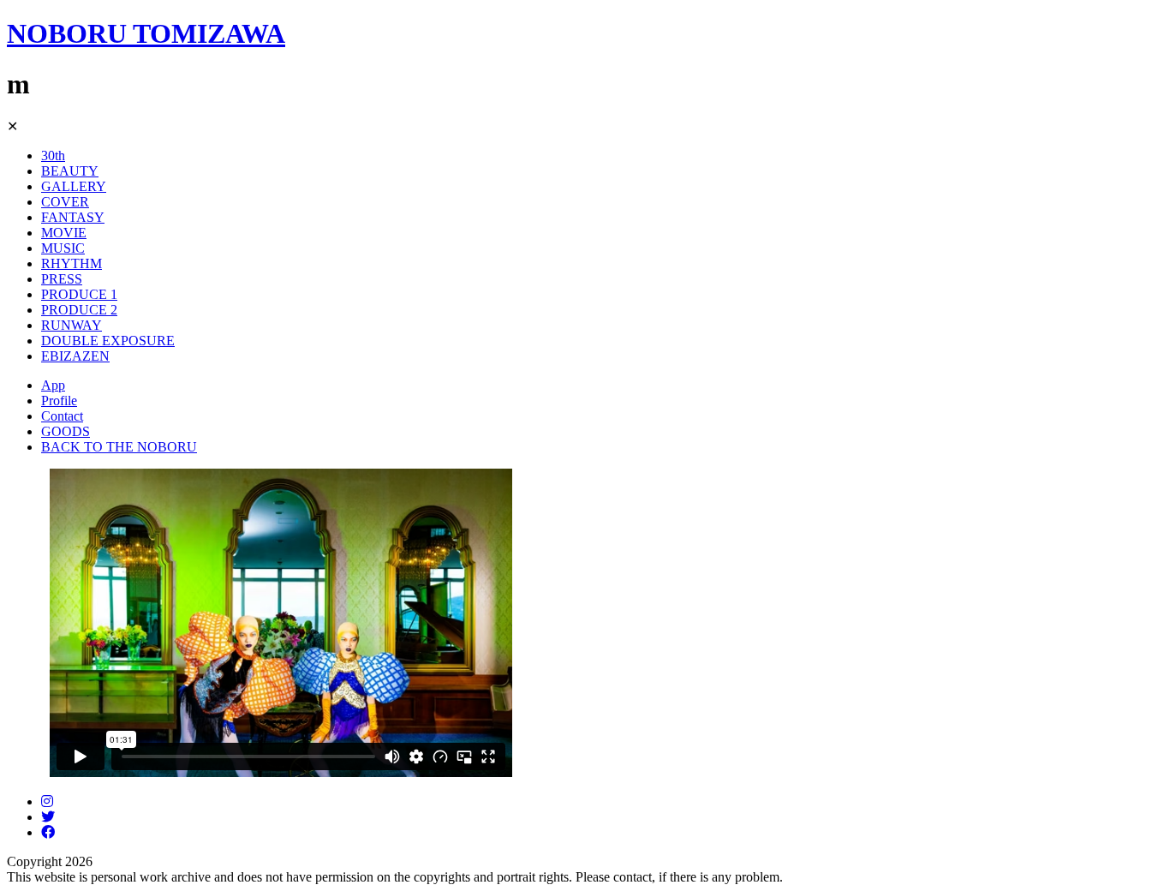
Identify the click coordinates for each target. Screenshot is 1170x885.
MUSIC (63, 248)
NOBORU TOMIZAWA (146, 33)
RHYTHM (71, 263)
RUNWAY (71, 325)
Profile (59, 400)
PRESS (61, 279)
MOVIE (64, 232)
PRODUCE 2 (79, 309)
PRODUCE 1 (79, 294)
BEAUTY (69, 171)
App (53, 385)
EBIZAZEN (75, 356)
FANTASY (72, 217)
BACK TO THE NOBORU (119, 447)
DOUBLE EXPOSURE (108, 340)
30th (53, 155)
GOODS (65, 431)
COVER (65, 201)
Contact (62, 416)
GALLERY (73, 186)
